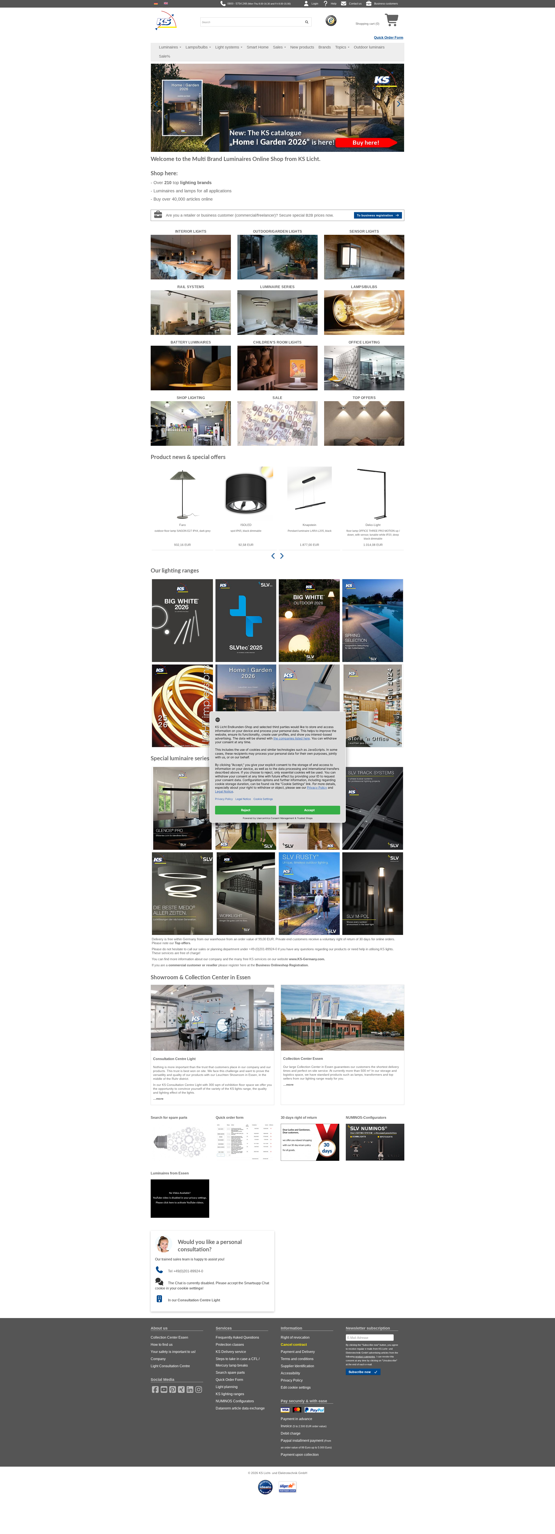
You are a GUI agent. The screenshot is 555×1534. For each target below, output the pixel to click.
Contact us (355, 3)
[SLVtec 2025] (246, 620)
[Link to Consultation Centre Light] (161, 1300)
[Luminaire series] (277, 312)
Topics (341, 47)
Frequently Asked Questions (237, 1337)
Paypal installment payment (306, 1444)
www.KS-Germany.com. (307, 959)
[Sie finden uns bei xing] (180, 1389)
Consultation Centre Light (199, 1300)
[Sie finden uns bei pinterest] (171, 1389)
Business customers (386, 3)
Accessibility (290, 1373)
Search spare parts (230, 1372)
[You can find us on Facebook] (154, 1389)
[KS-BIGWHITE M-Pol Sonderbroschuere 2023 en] (372, 893)
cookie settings (189, 1288)
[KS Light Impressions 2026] (182, 705)
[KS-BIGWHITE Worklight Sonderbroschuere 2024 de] (246, 893)
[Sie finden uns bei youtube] (162, 1389)
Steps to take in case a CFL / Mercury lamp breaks (238, 1362)
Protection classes (230, 1344)
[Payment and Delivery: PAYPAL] (315, 1410)
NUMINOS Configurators (235, 1401)
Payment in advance (296, 1419)
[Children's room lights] (277, 368)
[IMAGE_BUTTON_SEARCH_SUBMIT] (305, 22)
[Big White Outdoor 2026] (309, 620)
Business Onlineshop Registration (282, 965)
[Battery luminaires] (191, 368)
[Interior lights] (191, 257)
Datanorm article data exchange (240, 1408)
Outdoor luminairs (369, 47)
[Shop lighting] (191, 423)
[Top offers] (364, 423)
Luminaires (169, 47)
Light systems (227, 47)
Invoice (303, 1426)
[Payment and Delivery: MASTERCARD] (297, 1410)
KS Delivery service (231, 1352)
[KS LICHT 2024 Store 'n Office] (372, 705)
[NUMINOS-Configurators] (375, 1142)
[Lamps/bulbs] (364, 312)
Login (315, 3)
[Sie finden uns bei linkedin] (188, 1389)
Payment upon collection (300, 1454)
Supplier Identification (297, 1366)
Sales (278, 47)
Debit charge (290, 1433)
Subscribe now (360, 1372)
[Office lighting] (364, 368)
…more (158, 1098)
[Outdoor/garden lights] (277, 257)
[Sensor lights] (364, 257)
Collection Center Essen (169, 1337)
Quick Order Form (388, 37)
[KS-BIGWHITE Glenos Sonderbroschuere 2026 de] (182, 808)
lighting (196, 182)
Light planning (227, 1387)
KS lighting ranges (230, 1394)
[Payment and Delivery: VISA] (286, 1410)
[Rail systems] (191, 312)
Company (158, 1359)
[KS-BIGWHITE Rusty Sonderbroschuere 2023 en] (309, 893)
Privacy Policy (292, 1380)
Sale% (164, 56)
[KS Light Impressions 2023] (309, 705)
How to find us (162, 1344)
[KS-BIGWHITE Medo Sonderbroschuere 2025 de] (182, 893)
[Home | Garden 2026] (246, 705)
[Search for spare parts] (180, 1142)
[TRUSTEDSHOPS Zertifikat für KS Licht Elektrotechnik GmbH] (331, 20)
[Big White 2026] (182, 620)
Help (333, 3)
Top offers (182, 943)
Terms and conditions (297, 1359)
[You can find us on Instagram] (197, 1389)
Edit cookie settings (296, 1387)
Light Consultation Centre (170, 1366)
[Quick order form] (245, 1142)
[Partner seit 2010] (266, 1487)
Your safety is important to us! (173, 1352)
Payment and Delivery (298, 1352)
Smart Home (258, 47)
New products (302, 47)
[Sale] (277, 423)
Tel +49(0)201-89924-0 (185, 1271)
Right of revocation (295, 1337)
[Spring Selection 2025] (372, 620)
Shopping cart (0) (367, 23)
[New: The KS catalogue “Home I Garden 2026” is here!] (277, 107)
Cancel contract (294, 1344)
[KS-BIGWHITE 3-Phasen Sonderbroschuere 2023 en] (372, 808)
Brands (324, 47)
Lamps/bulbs (197, 47)
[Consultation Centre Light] (212, 1018)
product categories (365, 1356)
